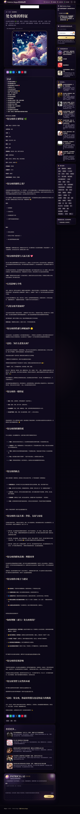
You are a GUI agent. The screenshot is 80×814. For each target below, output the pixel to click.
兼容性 (59, 171)
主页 (6, 11)
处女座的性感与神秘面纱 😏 (14, 91)
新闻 (68, 197)
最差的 (59, 200)
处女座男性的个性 (27, 688)
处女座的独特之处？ (12, 83)
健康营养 (69, 168)
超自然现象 (60, 211)
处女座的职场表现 (28, 572)
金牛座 (66, 213)
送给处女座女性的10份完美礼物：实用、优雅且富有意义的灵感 (29, 763)
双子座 (63, 173)
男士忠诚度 (66, 205)
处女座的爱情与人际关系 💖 (14, 85)
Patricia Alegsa (12, 28)
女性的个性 (60, 184)
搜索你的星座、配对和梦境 (64, 222)
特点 (15, 720)
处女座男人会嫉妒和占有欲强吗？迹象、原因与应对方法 (27, 756)
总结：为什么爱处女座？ (13, 93)
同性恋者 (72, 173)
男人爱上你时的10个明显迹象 (21, 740)
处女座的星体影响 (11, 107)
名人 (59, 176)
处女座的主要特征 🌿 (12, 81)
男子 (71, 205)
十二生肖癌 (70, 171)
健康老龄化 (64, 168)
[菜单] (74, 2)
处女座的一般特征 (11, 94)
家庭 (67, 189)
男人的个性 (60, 205)
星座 (11, 720)
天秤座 (59, 181)
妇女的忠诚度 (70, 184)
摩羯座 (64, 197)
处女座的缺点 (11, 98)
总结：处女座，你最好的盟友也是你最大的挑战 (18, 111)
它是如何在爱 (69, 187)
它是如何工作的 (61, 189)
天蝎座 (64, 181)
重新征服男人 (60, 213)
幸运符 (59, 192)
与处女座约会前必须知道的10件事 (32, 654)
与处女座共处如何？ (12, 89)
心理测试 (65, 195)
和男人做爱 (70, 176)
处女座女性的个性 (29, 691)
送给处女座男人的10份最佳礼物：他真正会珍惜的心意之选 (28, 748)
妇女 (65, 184)
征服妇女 (64, 192)
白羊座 (59, 208)
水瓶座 (59, 203)
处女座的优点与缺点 (26, 359)
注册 (66, 37)
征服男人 (60, 195)
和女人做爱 (64, 176)
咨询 (6, 783)
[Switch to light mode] (71, 2)
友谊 (59, 173)
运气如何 (66, 211)
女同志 (68, 181)
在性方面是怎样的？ (62, 179)
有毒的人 (64, 200)
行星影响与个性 (11, 87)
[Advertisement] (29, 6)
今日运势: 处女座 (62, 13)
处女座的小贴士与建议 (12, 104)
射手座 (70, 189)
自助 (68, 208)
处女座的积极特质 (11, 96)
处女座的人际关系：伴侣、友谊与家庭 (16, 100)
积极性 (64, 208)
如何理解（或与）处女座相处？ (14, 106)
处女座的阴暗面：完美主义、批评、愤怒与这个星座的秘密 (28, 732)
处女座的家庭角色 (39, 545)
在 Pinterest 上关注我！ (11, 115)
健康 (59, 168)
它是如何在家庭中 (61, 187)
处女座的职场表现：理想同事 (14, 102)
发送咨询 (49, 796)
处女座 (9, 11)
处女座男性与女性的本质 (13, 109)
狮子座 (70, 203)
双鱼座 (67, 173)
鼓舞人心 (71, 213)
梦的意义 (69, 200)
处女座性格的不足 (23, 509)
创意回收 (64, 171)
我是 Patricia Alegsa (65, 6)
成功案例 (60, 197)
